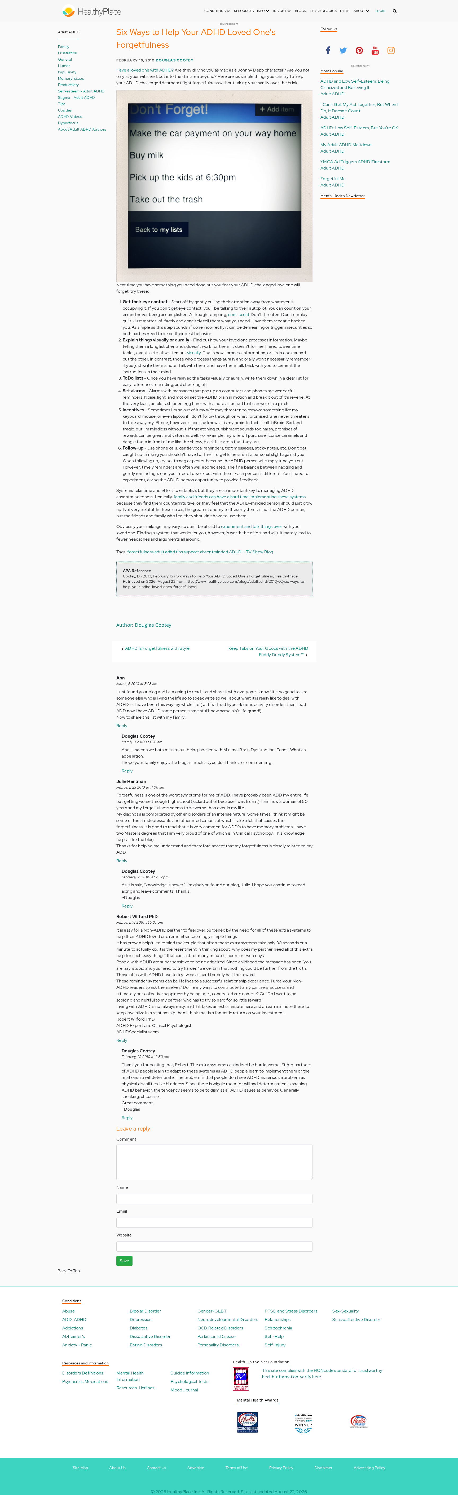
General (65, 59)
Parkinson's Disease (216, 1336)
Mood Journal (184, 1390)
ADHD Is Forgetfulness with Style (157, 648)
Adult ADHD (332, 94)
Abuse (68, 1311)
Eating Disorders (146, 1345)
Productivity (68, 84)
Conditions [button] (215, 11)
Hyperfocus (68, 122)
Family (63, 46)
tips (179, 552)
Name (122, 1187)
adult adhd (165, 552)
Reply (121, 725)
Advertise (195, 1467)
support (191, 552)
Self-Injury (275, 1345)
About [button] (360, 11)
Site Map (80, 1467)
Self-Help (274, 1336)
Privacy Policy (281, 1467)
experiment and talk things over (251, 526)
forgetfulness (140, 552)
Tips (61, 103)
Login (380, 11)
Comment (126, 1139)
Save (124, 1260)
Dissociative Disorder (150, 1336)
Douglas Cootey (174, 60)
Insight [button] (280, 11)
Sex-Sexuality (345, 1311)
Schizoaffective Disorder (356, 1319)
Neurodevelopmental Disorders (227, 1319)
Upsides (65, 110)
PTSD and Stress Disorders (291, 1311)
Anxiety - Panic (77, 1345)
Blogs (300, 11)
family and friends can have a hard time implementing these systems (240, 497)
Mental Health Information (130, 1376)
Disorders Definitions (82, 1373)
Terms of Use (237, 1467)
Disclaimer (324, 1467)
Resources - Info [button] (250, 11)
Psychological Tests (330, 11)
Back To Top (69, 1271)
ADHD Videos (70, 116)
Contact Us (156, 1467)
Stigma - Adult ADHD (76, 97)
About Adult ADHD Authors (82, 129)
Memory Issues (71, 78)
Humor (64, 65)
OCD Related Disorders (220, 1328)
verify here (310, 1377)
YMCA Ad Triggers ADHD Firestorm (355, 161)
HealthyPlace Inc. (184, 1491)
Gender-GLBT (212, 1311)
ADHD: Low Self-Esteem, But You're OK (359, 128)
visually (194, 352)
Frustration (67, 52)
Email (121, 1211)
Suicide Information (190, 1373)
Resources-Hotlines (136, 1388)
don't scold (238, 314)
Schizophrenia (278, 1328)
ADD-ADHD (74, 1319)
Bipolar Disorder (145, 1311)
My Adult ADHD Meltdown (346, 145)
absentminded (214, 552)
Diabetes (138, 1328)
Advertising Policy (369, 1467)
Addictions (72, 1328)
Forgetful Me (333, 178)
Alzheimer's (73, 1336)
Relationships (277, 1319)
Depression (141, 1319)
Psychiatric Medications (85, 1381)
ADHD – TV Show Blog (251, 552)
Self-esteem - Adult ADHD (81, 91)
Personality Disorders (218, 1345)
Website (124, 1235)
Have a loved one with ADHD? (145, 70)
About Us (117, 1467)
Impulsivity (67, 71)
